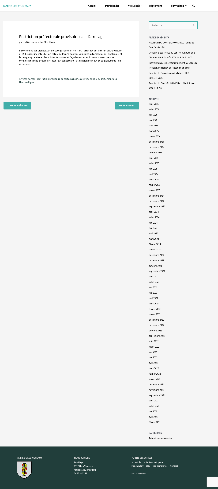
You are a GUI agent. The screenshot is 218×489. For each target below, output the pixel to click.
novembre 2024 (156, 201)
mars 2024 (154, 238)
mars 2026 (154, 130)
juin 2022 (153, 352)
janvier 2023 (154, 314)
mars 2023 (154, 303)
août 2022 (153, 341)
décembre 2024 (156, 195)
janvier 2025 (154, 190)
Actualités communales (31, 42)
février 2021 (155, 422)
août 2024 (153, 211)
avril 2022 (153, 362)
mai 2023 (153, 292)
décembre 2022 (156, 319)
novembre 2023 (156, 260)
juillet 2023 (154, 281)
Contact (174, 465)
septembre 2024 (157, 206)
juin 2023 (153, 287)
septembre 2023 (157, 271)
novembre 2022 (156, 325)
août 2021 (153, 400)
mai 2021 (153, 411)
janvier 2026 (154, 136)
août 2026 (153, 103)
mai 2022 (153, 357)
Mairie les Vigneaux (17, 6)
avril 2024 (153, 233)
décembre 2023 (156, 254)
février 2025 (155, 184)
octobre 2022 (155, 330)
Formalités (177, 6)
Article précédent (17, 105)
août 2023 (153, 276)
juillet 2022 (154, 346)
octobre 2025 (155, 152)
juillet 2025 (154, 163)
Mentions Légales (139, 473)
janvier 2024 (154, 249)
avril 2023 (153, 298)
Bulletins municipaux (153, 462)
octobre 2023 (155, 265)
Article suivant (127, 105)
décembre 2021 (156, 384)
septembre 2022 (157, 335)
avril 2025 (153, 174)
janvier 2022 (154, 378)
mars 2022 (154, 368)
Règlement (155, 6)
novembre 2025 (156, 147)
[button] (193, 5)
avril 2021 (153, 416)
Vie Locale (134, 6)
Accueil (92, 6)
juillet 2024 (154, 217)
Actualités (136, 462)
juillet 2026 (154, 109)
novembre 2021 (156, 389)
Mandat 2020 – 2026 (141, 465)
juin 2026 (153, 114)
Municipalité (112, 6)
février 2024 (155, 244)
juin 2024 (153, 222)
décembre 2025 (156, 141)
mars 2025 (154, 179)
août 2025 (153, 157)
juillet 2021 (154, 405)
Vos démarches (160, 465)
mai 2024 (153, 227)
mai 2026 (153, 120)
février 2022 (155, 373)
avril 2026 (153, 125)
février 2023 (155, 308)
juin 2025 (153, 168)
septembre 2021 (157, 395)
